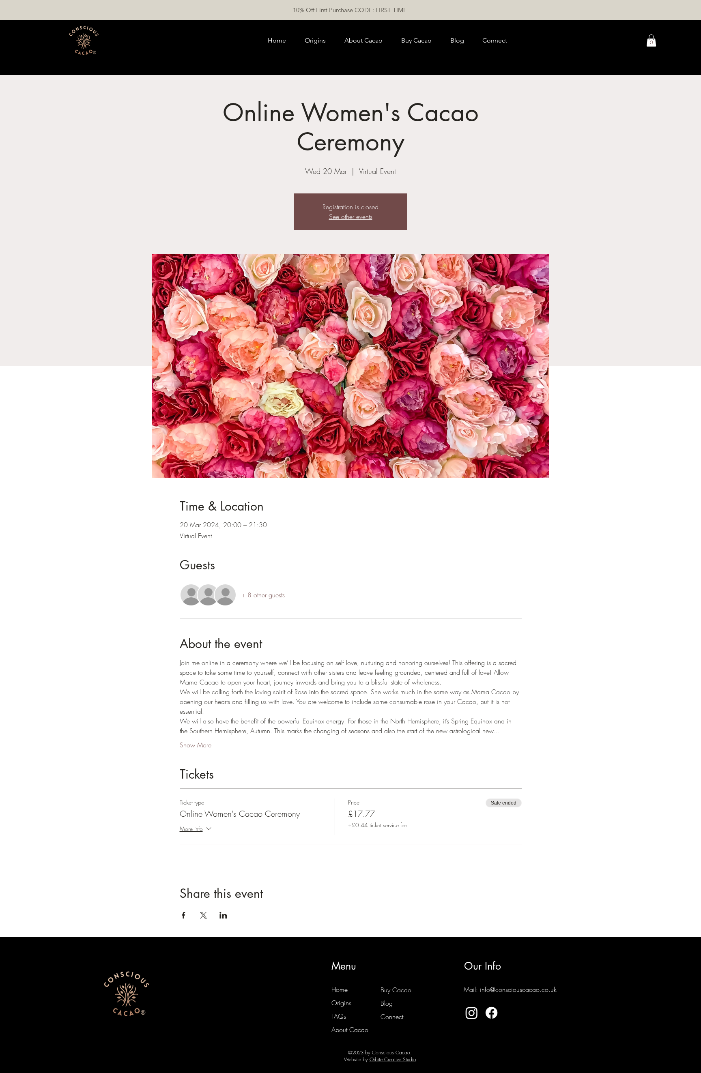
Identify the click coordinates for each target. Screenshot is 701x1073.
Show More (195, 744)
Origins (341, 1002)
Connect (392, 1016)
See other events (350, 216)
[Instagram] (472, 1013)
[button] (651, 40)
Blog (387, 1003)
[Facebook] (491, 1013)
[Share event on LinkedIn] (223, 915)
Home (339, 989)
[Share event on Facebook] (183, 915)
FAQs (338, 1016)
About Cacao (349, 1029)
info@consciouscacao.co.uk (518, 989)
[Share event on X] (203, 915)
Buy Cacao (396, 989)
